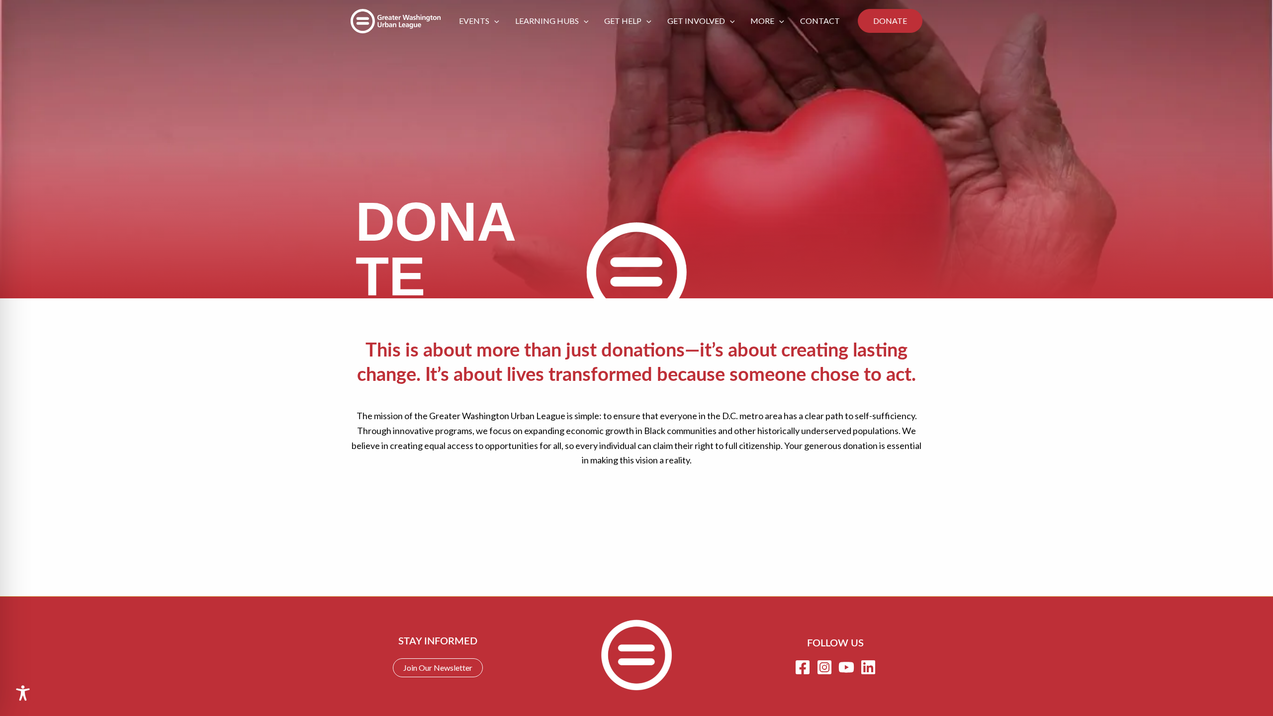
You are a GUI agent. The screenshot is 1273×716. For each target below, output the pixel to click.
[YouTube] (846, 667)
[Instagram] (824, 667)
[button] (494, 20)
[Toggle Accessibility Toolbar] (22, 693)
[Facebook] (803, 667)
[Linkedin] (868, 667)
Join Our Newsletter (437, 667)
